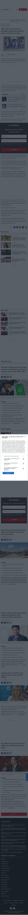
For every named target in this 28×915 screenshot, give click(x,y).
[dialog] (14, 457)
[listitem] (14, 456)
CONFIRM (8, 473)
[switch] (23, 459)
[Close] (25, 437)
